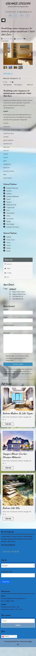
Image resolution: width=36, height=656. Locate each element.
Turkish (6, 636)
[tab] (3, 20)
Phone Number (8, 325)
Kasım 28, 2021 (8, 39)
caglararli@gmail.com (25, 12)
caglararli (19, 39)
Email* (5, 317)
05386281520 (11, 12)
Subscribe (5, 582)
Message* (6, 333)
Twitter (8, 268)
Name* (5, 310)
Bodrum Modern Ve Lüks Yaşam (18, 413)
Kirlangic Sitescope (18, 3)
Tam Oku (9, 424)
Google (9, 273)
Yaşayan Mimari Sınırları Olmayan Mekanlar (15, 455)
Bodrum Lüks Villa (11, 508)
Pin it (7, 277)
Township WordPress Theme (14, 641)
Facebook (9, 264)
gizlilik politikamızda (9, 373)
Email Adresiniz (6, 572)
